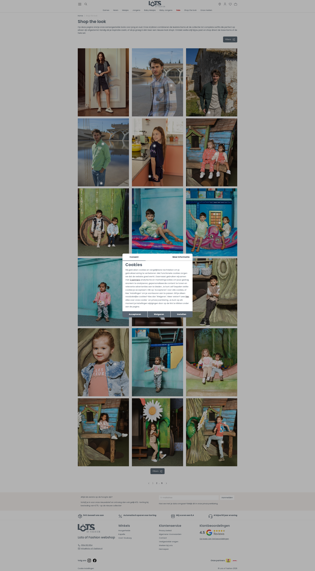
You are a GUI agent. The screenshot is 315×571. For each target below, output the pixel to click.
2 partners (135, 279)
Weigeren (159, 314)
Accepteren (135, 314)
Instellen (181, 314)
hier (187, 296)
